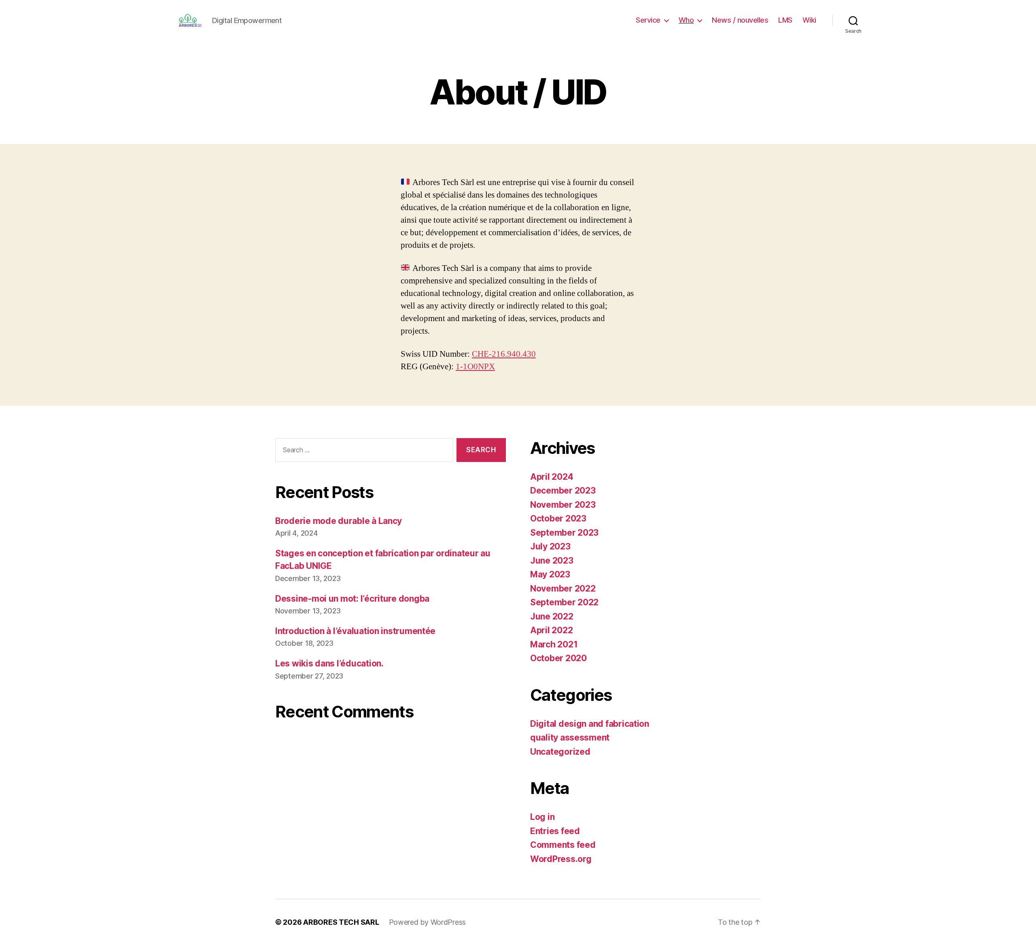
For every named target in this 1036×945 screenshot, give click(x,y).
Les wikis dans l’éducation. (329, 663)
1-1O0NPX (475, 366)
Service (648, 20)
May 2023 (550, 574)
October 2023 (558, 518)
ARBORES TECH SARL (341, 922)
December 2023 (563, 490)
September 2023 (564, 533)
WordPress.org (561, 859)
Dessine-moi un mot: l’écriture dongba (352, 599)
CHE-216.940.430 (504, 354)
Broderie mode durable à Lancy (338, 521)
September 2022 (564, 602)
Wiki (809, 20)
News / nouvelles (740, 20)
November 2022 (563, 588)
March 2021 (553, 644)
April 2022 (551, 630)
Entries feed (555, 831)
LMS (785, 20)
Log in (542, 817)
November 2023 (563, 505)
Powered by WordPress (427, 922)
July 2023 (550, 546)
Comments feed (563, 845)
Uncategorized (560, 752)
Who (686, 20)
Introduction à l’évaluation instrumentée (355, 631)
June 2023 (551, 561)
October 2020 (558, 658)
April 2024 (551, 477)
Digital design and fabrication (589, 724)
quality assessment (569, 737)
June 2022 (551, 616)
